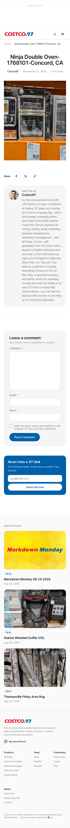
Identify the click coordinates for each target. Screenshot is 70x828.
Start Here (9, 793)
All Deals (8, 757)
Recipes (38, 766)
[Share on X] (25, 176)
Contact (8, 802)
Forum (57, 761)
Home (7, 43)
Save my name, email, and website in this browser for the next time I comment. (37, 427)
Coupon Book (11, 774)
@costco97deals (17, 741)
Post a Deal (59, 757)
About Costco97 (12, 798)
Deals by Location (13, 761)
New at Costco (11, 770)
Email (14, 410)
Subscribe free (35, 487)
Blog (36, 757)
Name (13, 395)
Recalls (37, 761)
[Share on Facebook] (16, 176)
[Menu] (62, 34)
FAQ (56, 766)
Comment (16, 348)
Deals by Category (13, 766)
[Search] (54, 34)
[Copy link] (34, 176)
